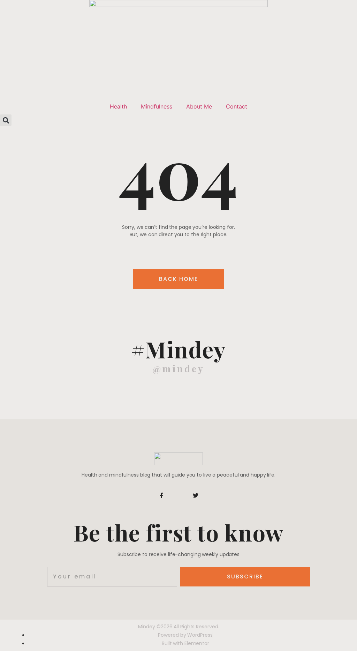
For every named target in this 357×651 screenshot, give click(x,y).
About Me (199, 106)
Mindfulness (156, 106)
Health (118, 106)
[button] (6, 120)
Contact (236, 106)
